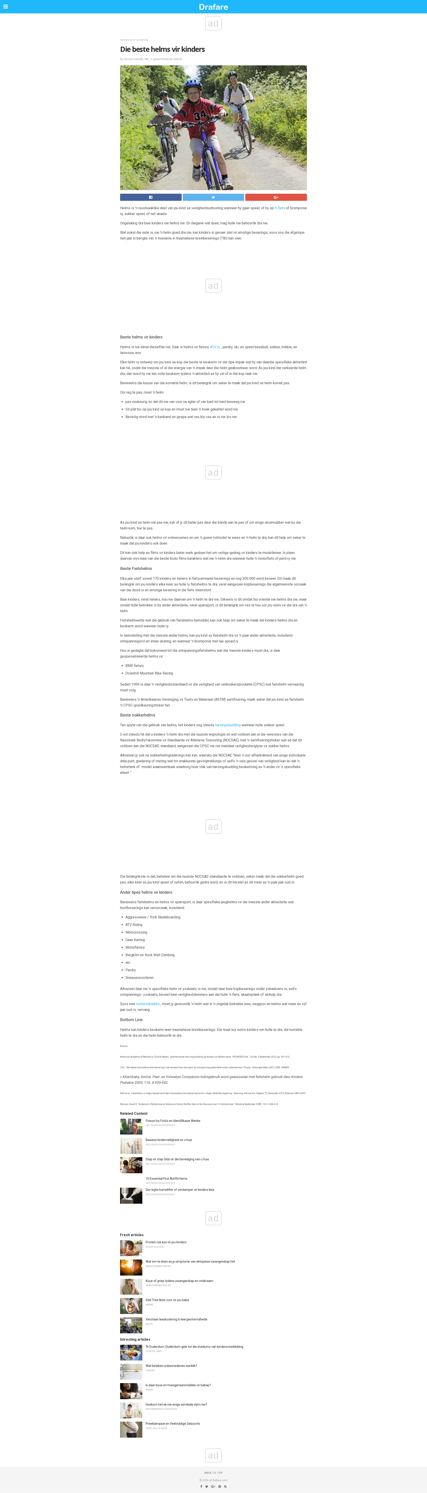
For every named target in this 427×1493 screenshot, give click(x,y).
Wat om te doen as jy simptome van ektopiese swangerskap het (190, 1261)
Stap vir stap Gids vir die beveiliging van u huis (177, 1159)
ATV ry (215, 347)
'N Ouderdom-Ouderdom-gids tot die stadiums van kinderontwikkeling (194, 1346)
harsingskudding (228, 725)
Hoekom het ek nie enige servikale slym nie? (176, 1404)
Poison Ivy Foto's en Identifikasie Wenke (173, 1121)
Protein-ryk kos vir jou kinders (166, 1242)
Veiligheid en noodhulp (134, 39)
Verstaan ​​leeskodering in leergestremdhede (176, 1319)
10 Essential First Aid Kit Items (166, 1178)
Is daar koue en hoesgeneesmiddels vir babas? (178, 1385)
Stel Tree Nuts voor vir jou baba (167, 1300)
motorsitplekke (148, 1004)
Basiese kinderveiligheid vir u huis (169, 1140)
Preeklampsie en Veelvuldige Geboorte (173, 1423)
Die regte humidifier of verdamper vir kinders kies (180, 1189)
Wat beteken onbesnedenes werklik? (171, 1366)
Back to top (213, 1472)
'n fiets (280, 208)
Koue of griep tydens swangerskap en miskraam (179, 1281)
